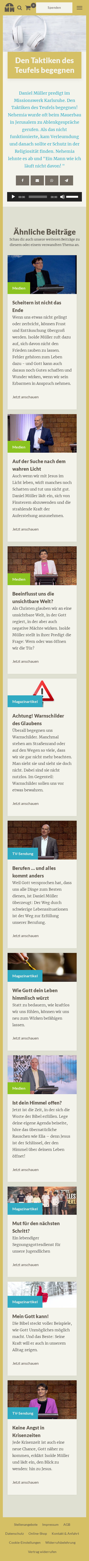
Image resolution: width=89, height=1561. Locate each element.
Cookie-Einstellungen (25, 1542)
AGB (66, 1524)
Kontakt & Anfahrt (65, 1533)
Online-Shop (37, 1533)
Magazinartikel (25, 701)
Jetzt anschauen (25, 397)
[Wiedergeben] (13, 196)
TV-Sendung (22, 853)
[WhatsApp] (51, 180)
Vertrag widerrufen (42, 1552)
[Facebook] (22, 180)
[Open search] (19, 7)
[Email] (37, 180)
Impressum (50, 1524)
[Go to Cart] (30, 8)
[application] (44, 197)
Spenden (54, 7)
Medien (18, 288)
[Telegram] (66, 180)
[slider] (73, 196)
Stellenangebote (25, 1524)
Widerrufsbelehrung (60, 1542)
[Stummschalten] (62, 196)
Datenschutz (14, 1533)
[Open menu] (79, 8)
